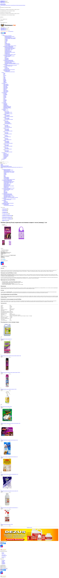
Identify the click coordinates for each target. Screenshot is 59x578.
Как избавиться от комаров (9, 143)
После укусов (7, 68)
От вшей (5, 96)
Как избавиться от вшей (8, 127)
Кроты (4, 149)
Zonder (4, 77)
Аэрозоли (6, 40)
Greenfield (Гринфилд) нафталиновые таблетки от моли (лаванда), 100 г (10, 423)
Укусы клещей (7, 130)
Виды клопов (7, 111)
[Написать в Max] (1, 33)
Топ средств (3, 83)
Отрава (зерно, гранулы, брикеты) (9, 61)
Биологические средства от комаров (10, 52)
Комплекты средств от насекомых (9, 36)
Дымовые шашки (7, 43)
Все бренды (5, 82)
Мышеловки (7, 59)
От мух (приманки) (7, 44)
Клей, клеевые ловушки (8, 62)
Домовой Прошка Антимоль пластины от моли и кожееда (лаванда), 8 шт (11, 355)
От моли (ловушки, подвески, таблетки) (10, 45)
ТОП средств (4, 554)
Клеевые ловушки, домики (8, 49)
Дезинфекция (4, 212)
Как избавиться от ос (8, 136)
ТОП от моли (5, 88)
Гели (4, 175)
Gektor (4, 76)
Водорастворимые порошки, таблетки (10, 37)
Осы (4, 134)
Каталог (3, 552)
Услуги (3, 557)
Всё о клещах (7, 129)
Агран (4, 78)
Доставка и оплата (6, 155)
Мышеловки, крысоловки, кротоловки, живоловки (12, 63)
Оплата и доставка (10, 5)
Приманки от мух (6, 186)
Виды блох (6, 120)
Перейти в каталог (29, 527)
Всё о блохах (7, 121)
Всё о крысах (7, 148)
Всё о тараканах (7, 115)
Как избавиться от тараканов (9, 116)
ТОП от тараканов (6, 84)
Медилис (5, 79)
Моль (4, 131)
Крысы (4, 146)
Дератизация (5, 104)
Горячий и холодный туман (7, 106)
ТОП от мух (5, 89)
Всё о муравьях (7, 118)
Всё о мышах (7, 145)
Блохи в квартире (7, 122)
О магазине (3, 152)
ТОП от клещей (6, 87)
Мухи (4, 137)
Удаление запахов (6, 105)
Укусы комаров (7, 142)
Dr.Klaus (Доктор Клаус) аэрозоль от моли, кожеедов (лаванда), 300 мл (10, 372)
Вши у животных (7, 126)
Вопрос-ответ (15, 5)
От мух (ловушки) (6, 178)
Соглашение (3, 563)
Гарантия (5, 158)
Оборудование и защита (7, 70)
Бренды (3, 72)
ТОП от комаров (6, 90)
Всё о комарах (7, 141)
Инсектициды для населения (7, 35)
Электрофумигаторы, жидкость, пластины (11, 65)
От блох (5, 95)
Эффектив (5, 81)
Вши (4, 124)
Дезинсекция (5, 103)
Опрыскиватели (6, 204)
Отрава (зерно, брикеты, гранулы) (8, 189)
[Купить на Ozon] (5, 33)
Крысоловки (7, 58)
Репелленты (5, 66)
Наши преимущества (20, 5)
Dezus (4, 73)
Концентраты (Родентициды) (8, 194)
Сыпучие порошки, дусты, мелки (9, 48)
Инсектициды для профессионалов (8, 46)
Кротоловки (5, 191)
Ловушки (6, 39)
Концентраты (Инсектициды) (9, 47)
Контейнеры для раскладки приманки (9, 196)
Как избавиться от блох (8, 123)
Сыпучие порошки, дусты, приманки (10, 38)
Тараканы (5, 114)
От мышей (5, 100)
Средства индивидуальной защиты (10, 71)
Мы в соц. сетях (6, 154)
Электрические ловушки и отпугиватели (9, 69)
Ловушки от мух (7, 53)
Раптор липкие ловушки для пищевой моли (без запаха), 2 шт (9, 456)
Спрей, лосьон (6, 201)
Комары (5, 140)
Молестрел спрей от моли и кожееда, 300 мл (7, 524)
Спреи (6, 41)
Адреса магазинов (2, 3)
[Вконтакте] (5, 570)
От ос (4, 98)
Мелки (5, 176)
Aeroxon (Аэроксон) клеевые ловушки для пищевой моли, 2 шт (9, 474)
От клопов (5, 93)
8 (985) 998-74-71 (3, 28)
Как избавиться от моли (8, 133)
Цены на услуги (6, 108)
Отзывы (6, 5)
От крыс (5, 101)
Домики (5, 173)
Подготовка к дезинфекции (7, 107)
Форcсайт (5, 75)
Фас (4, 74)
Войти (1, 4)
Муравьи (5, 117)
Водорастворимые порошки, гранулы (9, 181)
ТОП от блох (5, 86)
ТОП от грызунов (6, 91)
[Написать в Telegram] (3, 33)
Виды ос (6, 135)
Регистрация (4, 4)
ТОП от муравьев (6, 85)
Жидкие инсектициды (7, 170)
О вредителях (4, 109)
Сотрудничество (6, 156)
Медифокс (5, 80)
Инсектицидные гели (8, 51)
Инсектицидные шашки (8, 50)
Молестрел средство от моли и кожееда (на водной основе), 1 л (9, 507)
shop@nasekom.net (10, 31)
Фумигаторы (5, 64)
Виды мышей (7, 144)
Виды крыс (6, 147)
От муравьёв (5, 94)
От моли (5, 97)
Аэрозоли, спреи (6, 183)
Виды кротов (7, 150)
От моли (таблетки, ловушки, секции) (10, 54)
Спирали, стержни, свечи (7, 199)
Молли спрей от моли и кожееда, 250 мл (6, 406)
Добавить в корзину (13, 255)
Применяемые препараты (7, 217)
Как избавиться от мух (8, 139)
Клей (6, 57)
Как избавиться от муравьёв (9, 119)
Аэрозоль (6, 67)
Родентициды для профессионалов (8, 60)
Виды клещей (7, 128)
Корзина (24, 5)
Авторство (5, 157)
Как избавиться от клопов (8, 113)
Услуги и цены (4, 102)
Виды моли (6, 132)
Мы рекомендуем (4, 92)
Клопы (4, 110)
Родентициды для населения (6, 188)
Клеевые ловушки (7, 56)
